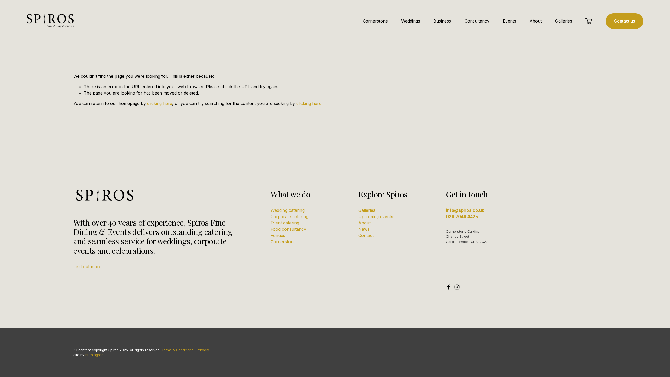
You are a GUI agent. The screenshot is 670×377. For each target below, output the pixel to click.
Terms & (168, 350)
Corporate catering (289, 216)
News (364, 229)
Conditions (184, 350)
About (535, 21)
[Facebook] (448, 287)
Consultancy (477, 21)
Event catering (285, 222)
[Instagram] (457, 287)
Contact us (624, 21)
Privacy (203, 350)
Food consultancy (288, 229)
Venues (278, 235)
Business (442, 21)
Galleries (563, 21)
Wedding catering (288, 210)
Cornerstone (375, 21)
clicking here (159, 103)
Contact (366, 235)
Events (509, 21)
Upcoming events (375, 216)
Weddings (410, 21)
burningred (94, 355)
